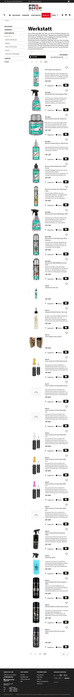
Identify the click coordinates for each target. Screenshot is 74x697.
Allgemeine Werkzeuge (11, 39)
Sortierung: (63, 54)
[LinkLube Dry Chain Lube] (36, 294)
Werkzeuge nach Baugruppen (12, 53)
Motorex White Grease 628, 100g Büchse (55, 119)
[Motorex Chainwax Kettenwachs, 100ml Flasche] (36, 173)
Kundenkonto (40, 675)
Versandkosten (39, 694)
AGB (21, 681)
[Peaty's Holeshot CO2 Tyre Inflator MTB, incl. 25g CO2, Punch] (36, 490)
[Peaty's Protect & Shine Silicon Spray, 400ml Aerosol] (36, 637)
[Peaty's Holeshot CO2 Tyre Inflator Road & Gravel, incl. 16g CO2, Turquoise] (36, 392)
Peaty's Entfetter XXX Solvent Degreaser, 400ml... (56, 583)
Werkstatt (8, 36)
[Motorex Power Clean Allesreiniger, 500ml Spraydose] (36, 245)
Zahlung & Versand (25, 679)
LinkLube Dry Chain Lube (51, 287)
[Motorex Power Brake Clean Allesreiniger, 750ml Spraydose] (36, 196)
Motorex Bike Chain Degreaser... (53, 69)
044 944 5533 (9, 677)
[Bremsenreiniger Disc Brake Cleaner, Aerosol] (36, 613)
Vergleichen (50, 86)
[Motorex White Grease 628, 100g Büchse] (36, 125)
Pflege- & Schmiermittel (11, 46)
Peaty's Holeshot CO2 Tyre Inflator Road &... (56, 361)
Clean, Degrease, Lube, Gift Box (53, 336)
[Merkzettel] (65, 14)
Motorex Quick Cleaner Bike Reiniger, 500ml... (56, 214)
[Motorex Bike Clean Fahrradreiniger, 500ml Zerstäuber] (36, 100)
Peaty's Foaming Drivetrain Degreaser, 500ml (55, 534)
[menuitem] (68, 1)
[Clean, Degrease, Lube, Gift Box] (36, 343)
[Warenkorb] (69, 15)
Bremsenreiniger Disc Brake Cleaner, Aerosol (56, 606)
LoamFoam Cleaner (50, 557)
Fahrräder (8, 30)
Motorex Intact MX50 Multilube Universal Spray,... (56, 264)
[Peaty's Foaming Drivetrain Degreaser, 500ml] (36, 539)
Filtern (34, 57)
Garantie (22, 675)
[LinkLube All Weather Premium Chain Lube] (36, 318)
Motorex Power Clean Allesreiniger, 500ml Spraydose (56, 239)
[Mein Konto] (62, 14)
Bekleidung (8, 26)
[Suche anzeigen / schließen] (4, 15)
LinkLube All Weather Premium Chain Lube (56, 312)
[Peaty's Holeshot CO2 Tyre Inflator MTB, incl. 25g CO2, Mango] (36, 466)
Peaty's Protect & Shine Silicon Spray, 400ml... (55, 632)
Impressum (40, 683)
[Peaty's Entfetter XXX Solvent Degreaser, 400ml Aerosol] (36, 588)
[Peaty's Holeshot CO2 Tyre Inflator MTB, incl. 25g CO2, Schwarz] (36, 416)
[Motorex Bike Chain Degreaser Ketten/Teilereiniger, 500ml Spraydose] (36, 76)
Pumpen (7, 50)
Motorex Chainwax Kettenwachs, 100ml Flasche (55, 167)
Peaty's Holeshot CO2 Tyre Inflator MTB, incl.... (55, 411)
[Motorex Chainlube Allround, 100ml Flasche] (36, 149)
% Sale (7, 62)
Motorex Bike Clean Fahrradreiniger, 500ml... (56, 94)
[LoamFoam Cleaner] (36, 564)
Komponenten (9, 33)
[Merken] (66, 67)
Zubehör (7, 58)
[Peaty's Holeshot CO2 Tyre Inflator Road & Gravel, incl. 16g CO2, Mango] (36, 367)
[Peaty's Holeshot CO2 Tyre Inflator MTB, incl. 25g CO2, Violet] (36, 515)
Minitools (7, 43)
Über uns (39, 679)
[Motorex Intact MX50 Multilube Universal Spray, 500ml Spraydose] (36, 269)
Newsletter (40, 677)
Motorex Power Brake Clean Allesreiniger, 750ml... (56, 190)
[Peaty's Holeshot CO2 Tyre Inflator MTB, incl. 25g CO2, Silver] (36, 441)
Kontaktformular (24, 677)
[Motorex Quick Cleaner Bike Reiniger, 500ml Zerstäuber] (36, 220)
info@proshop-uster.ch (36, 1)
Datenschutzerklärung (42, 681)
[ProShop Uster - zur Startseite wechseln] (37, 8)
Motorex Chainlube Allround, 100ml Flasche (56, 143)
